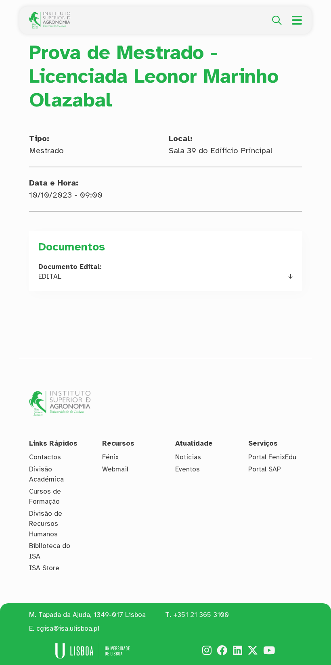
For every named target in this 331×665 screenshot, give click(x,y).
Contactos (45, 457)
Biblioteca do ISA (49, 551)
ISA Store (44, 568)
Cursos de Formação (45, 496)
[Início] (49, 16)
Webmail (115, 469)
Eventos (187, 469)
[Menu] (297, 20)
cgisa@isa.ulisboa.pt (68, 628)
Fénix (110, 457)
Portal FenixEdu (272, 457)
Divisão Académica (46, 474)
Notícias (188, 457)
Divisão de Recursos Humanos (45, 523)
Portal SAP (264, 469)
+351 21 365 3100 (201, 615)
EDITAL (49, 276)
